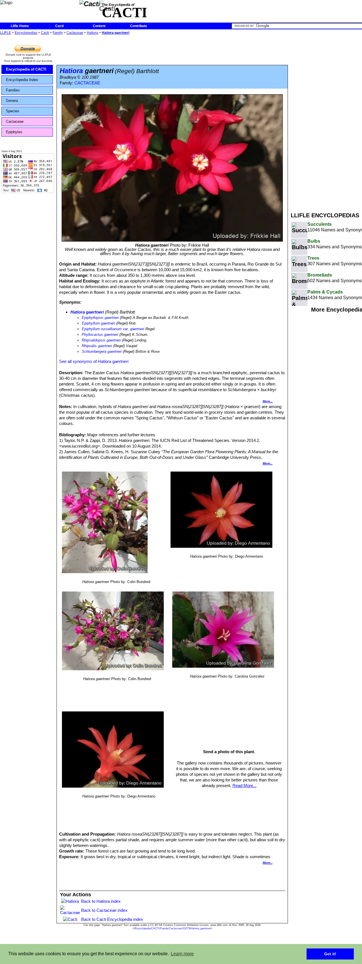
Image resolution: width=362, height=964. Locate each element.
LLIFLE (5, 33)
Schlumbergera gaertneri (102, 351)
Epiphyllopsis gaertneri (100, 318)
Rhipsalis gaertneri (97, 346)
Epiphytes (14, 132)
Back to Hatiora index (101, 901)
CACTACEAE (87, 83)
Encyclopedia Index (22, 80)
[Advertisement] (326, 120)
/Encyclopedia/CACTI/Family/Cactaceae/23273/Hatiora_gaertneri (172, 928)
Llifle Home (20, 26)
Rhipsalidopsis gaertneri (101, 340)
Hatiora (92, 33)
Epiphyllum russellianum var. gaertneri (113, 329)
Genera (12, 100)
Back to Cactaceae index (104, 910)
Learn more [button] (182, 953)
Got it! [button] (330, 954)
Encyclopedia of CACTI (26, 69)
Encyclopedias (26, 33)
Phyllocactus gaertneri (100, 334)
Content (99, 26)
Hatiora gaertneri (115, 33)
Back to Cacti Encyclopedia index (112, 919)
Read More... (244, 785)
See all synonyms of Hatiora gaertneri (93, 361)
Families (13, 90)
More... (268, 401)
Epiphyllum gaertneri (98, 323)
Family (58, 33)
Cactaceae (74, 33)
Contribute (138, 26)
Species (12, 111)
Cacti (59, 26)
